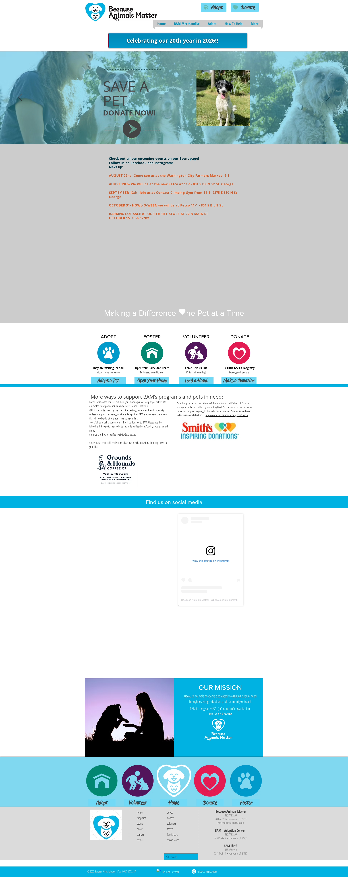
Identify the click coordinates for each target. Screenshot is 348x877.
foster (170, 829)
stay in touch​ (173, 840)
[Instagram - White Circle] (194, 871)
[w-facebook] (159, 871)
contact (140, 835)
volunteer (171, 824)
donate (170, 818)
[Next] (328, 98)
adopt (170, 812)
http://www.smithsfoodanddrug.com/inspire (227, 415)
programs (141, 818)
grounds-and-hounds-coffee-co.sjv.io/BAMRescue (112, 435)
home (139, 812)
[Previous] (20, 98)
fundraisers (172, 835)
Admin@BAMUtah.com (233, 823)
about (140, 829)
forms (139, 840)
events (140, 824)
